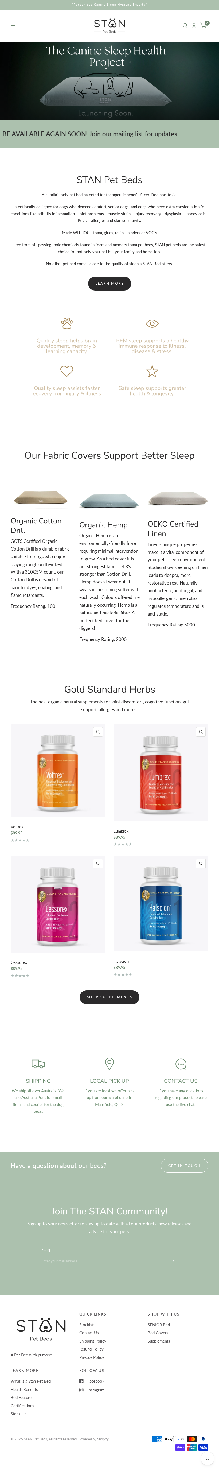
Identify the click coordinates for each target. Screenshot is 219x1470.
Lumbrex (121, 831)
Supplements (159, 1341)
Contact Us (89, 1332)
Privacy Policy (91, 1357)
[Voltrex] (58, 770)
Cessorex (19, 962)
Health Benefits (24, 1389)
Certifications (22, 1405)
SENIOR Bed (159, 1324)
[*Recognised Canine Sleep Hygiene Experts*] (109, 4)
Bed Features (22, 1397)
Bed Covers (158, 1332)
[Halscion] (161, 903)
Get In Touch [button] (184, 1165)
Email (45, 1250)
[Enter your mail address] (172, 1261)
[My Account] (194, 26)
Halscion (121, 961)
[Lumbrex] (161, 772)
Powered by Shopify (93, 1439)
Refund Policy (91, 1349)
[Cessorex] (58, 904)
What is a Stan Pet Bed (31, 1381)
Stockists (87, 1324)
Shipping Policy (92, 1341)
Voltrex (17, 826)
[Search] (185, 26)
